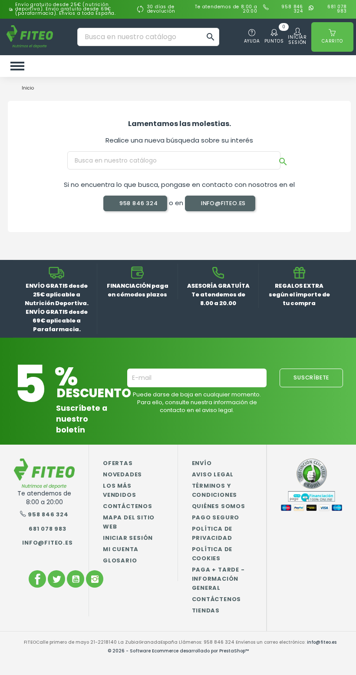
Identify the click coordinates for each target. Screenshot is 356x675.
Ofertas (118, 463)
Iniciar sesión (128, 538)
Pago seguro (216, 517)
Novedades (122, 474)
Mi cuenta (120, 549)
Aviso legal (213, 474)
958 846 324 (292, 9)
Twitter (56, 579)
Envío (202, 463)
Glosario (120, 560)
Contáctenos (127, 506)
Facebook (37, 579)
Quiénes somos (218, 506)
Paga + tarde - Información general (218, 578)
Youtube (75, 579)
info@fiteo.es (222, 203)
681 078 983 (337, 9)
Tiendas (206, 610)
